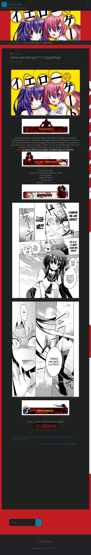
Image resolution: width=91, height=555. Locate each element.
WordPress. (53, 548)
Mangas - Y (17, 43)
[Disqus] (45, 475)
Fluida (45, 548)
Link (45, 419)
